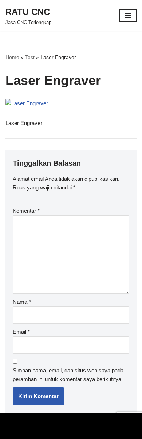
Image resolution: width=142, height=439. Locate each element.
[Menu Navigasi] (128, 15)
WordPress (81, 420)
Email (21, 332)
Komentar (26, 211)
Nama (22, 302)
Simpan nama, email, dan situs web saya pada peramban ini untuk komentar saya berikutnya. (68, 374)
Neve (11, 420)
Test (30, 57)
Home (12, 57)
